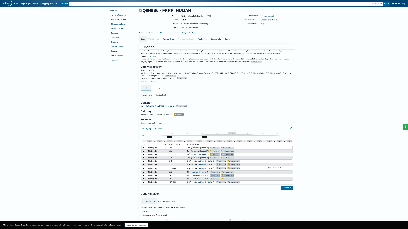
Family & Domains (117, 46)
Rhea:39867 (146, 70)
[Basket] (396, 4)
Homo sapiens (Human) (189, 28)
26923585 (245, 53)
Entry (143, 39)
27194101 (261, 53)
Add (163, 33)
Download (154, 33)
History (227, 39)
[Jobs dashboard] (393, 4)
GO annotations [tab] (149, 201)
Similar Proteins (117, 56)
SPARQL (53, 4)
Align (23, 4)
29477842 (276, 53)
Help (403, 4)
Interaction (115, 37)
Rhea (157, 106)
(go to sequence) (269, 16)
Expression (115, 33)
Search (386, 3)
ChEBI (203, 148)
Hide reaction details (148, 82)
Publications (202, 39)
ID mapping (44, 4)
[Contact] (399, 4)
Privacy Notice (115, 225)
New (173, 201)
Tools (143, 33)
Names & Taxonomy (118, 15)
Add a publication (173, 33)
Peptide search (32, 4)
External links (216, 39)
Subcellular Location (118, 19)
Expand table (287, 188)
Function (114, 10)
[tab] (143, 39)
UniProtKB (63, 3)
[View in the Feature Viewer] (291, 128)
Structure (114, 42)
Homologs (114, 60)
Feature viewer (169, 39)
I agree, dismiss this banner (136, 225)
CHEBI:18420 (167, 106)
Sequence (114, 51)
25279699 (184, 62)
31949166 (151, 56)
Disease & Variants (118, 24)
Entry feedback (187, 33)
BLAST (16, 4)
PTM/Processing (117, 28)
